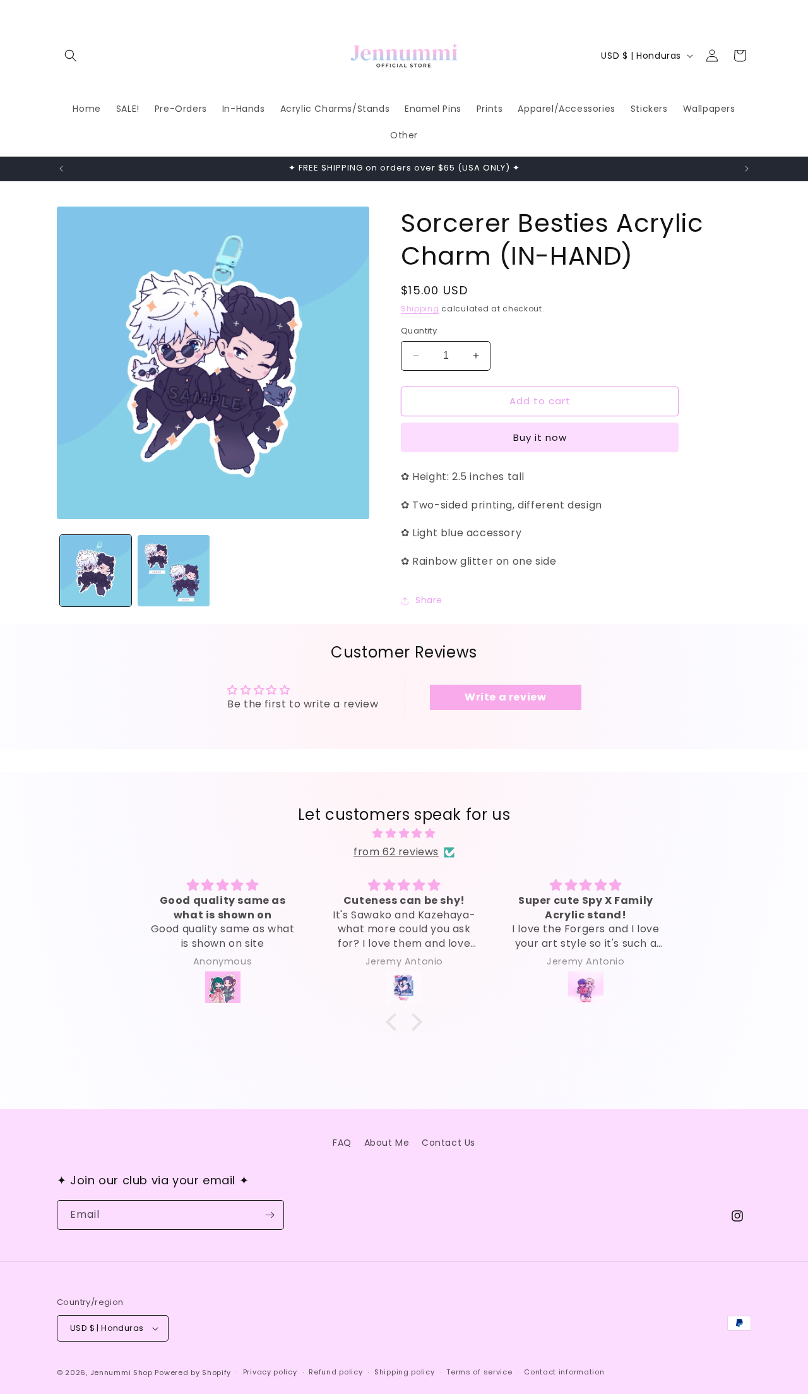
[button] (71, 55)
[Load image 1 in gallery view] (95, 570)
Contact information (564, 1372)
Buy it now (540, 437)
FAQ (342, 1142)
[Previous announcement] (61, 169)
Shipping (420, 308)
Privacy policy (270, 1372)
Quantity (419, 331)
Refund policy (335, 1372)
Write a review (505, 697)
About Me (387, 1142)
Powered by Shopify (193, 1372)
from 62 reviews (396, 851)
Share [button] (429, 600)
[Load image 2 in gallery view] (173, 570)
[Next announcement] (747, 169)
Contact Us (448, 1142)
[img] (404, 833)
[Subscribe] (269, 1215)
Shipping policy (404, 1372)
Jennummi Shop (121, 1372)
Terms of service (479, 1372)
